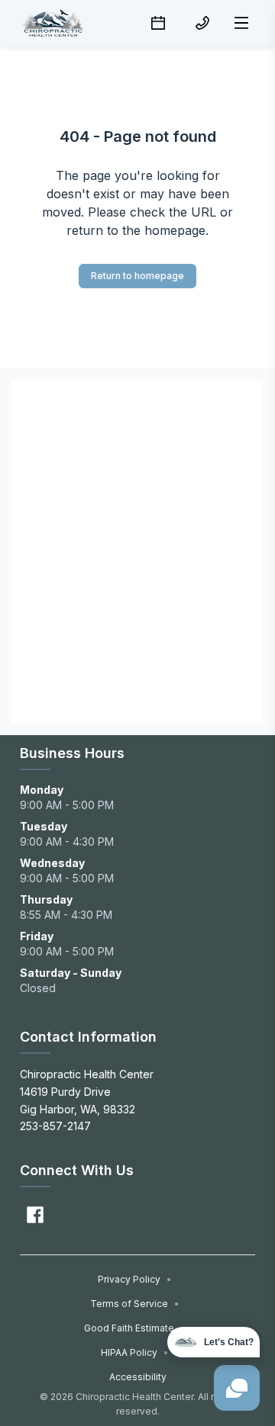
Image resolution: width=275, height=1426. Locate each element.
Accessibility (138, 1377)
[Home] (53, 23)
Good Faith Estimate (135, 1328)
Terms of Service (135, 1303)
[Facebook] (35, 1215)
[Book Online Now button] (158, 23)
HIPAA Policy (135, 1352)
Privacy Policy (135, 1279)
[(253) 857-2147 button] (202, 23)
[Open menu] (241, 23)
